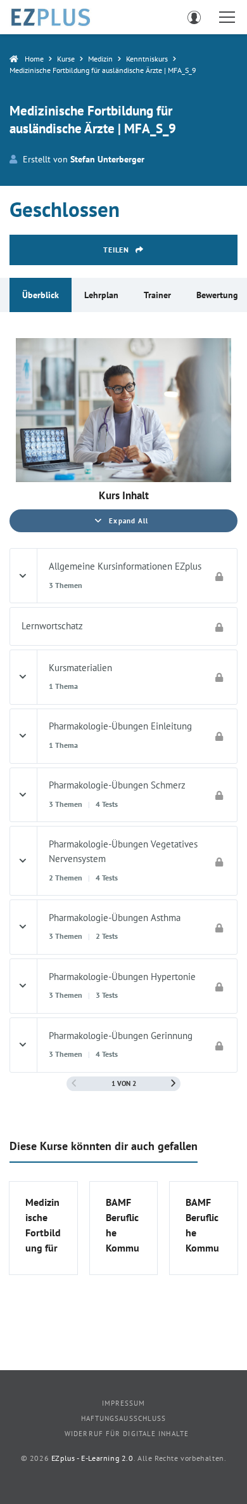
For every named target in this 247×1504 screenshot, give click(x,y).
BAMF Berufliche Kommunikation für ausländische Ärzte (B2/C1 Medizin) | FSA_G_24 (203, 1225)
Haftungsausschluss (124, 1418)
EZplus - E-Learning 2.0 (92, 1458)
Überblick (40, 295)
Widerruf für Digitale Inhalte (127, 1433)
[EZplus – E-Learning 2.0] (51, 17)
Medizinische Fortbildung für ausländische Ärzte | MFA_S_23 (43, 1225)
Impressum (124, 1403)
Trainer (157, 295)
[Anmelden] (193, 17)
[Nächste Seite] (173, 1083)
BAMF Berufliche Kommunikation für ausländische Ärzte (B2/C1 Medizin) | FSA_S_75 (123, 1225)
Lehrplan (101, 295)
